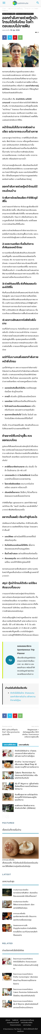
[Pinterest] (15, 37)
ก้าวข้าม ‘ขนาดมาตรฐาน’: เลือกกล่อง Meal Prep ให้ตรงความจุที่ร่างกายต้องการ (27, 764)
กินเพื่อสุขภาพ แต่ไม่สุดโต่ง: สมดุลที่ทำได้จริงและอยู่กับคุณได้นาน (26, 797)
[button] (4, 3)
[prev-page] (3, 816)
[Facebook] (4, 37)
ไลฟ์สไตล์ (13, 9)
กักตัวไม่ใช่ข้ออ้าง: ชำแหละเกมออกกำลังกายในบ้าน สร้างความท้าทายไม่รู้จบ (23, 696)
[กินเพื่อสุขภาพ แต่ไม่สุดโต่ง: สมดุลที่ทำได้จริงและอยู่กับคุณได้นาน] (8, 797)
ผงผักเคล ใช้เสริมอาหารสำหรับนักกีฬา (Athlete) (25, 807)
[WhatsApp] (20, 37)
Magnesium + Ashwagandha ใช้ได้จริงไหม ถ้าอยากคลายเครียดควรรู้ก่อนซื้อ (30, 733)
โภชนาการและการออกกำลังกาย (25, 14)
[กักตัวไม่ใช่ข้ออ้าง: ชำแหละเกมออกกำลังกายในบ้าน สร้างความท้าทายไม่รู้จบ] (8, 753)
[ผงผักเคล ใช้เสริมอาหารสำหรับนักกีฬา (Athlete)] (8, 808)
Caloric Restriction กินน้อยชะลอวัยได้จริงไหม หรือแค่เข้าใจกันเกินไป (26, 775)
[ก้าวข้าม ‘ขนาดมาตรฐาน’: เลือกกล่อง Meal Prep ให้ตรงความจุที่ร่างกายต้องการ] (8, 764)
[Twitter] (10, 37)
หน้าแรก (4, 9)
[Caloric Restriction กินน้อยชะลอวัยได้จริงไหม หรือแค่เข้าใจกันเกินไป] (8, 775)
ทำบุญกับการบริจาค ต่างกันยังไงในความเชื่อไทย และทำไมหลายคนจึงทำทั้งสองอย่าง (25, 932)
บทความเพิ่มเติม (24, 745)
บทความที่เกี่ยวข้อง (10, 745)
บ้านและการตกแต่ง (15, 1025)
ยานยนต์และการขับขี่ (13, 1023)
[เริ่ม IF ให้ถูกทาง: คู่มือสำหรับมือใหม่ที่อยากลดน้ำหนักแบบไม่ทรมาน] (8, 786)
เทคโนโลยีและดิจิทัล (26, 1023)
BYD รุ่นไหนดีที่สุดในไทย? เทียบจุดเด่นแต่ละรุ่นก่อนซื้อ (11, 732)
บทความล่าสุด (27, 1025)
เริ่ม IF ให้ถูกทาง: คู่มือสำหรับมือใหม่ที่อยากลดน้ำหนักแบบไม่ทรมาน (27, 786)
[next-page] (7, 816)
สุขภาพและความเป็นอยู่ (27, 9)
